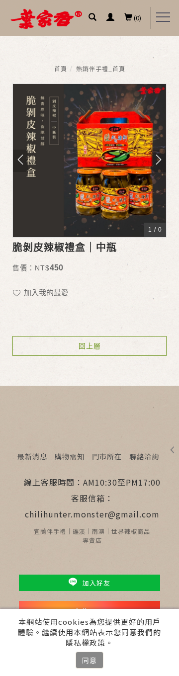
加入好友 (95, 583)
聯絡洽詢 (144, 456)
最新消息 (32, 456)
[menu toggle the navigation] (163, 17)
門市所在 (107, 456)
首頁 (60, 68)
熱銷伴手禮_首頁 (100, 68)
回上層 (90, 346)
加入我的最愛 (45, 292)
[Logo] (46, 18)
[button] (92, 18)
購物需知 (70, 456)
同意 (89, 660)
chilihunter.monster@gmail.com (92, 514)
